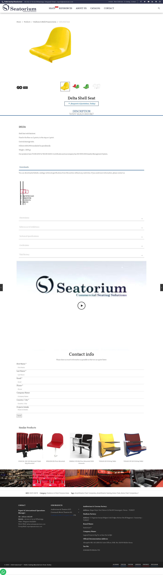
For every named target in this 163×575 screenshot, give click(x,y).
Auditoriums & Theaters (59, 509)
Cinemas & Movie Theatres (60, 512)
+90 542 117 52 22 (30, 2)
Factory (54, 565)
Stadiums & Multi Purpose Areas (44, 22)
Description (81, 111)
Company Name (23, 393)
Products (27, 22)
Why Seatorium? (81, 114)
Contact (133, 1)
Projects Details (23, 407)
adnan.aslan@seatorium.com (36, 524)
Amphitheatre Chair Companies (85, 493)
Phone (20, 386)
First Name (22, 364)
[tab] (81, 114)
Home (19, 22)
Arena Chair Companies (129, 493)
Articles (110, 1)
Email (19, 378)
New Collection (118, 1)
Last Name (21, 371)
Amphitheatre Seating (104, 493)
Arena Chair (116, 493)
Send (19, 416)
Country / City (23, 400)
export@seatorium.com (34, 526)
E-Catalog (127, 1)
